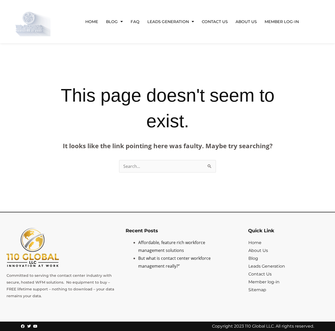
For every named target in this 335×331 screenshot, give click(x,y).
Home (91, 21)
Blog (112, 21)
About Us (246, 21)
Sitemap (257, 289)
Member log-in (282, 21)
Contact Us (215, 21)
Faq (135, 21)
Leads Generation (168, 21)
